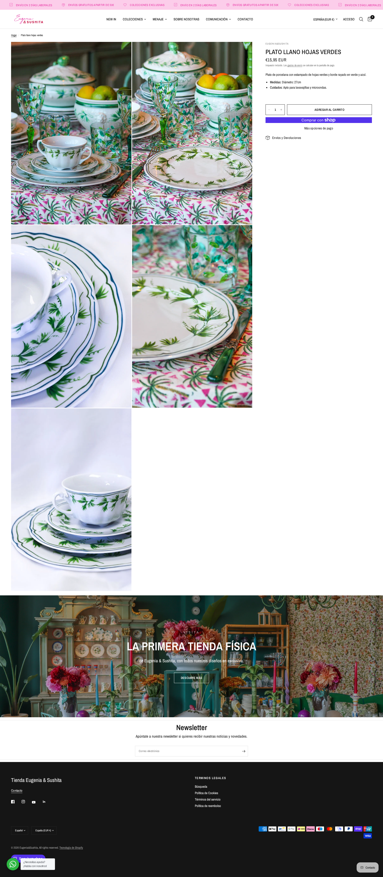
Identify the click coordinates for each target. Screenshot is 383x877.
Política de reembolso (208, 805)
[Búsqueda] (361, 19)
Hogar (14, 35)
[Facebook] (16, 802)
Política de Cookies (206, 793)
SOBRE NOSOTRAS (186, 19)
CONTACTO (245, 19)
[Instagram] (26, 802)
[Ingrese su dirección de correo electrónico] (243, 751)
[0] (368, 19)
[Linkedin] (47, 802)
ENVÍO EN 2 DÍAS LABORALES (165, 5)
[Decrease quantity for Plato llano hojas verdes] (269, 110)
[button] (191, 677)
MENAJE (158, 19)
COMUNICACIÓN (217, 19)
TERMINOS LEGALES (210, 778)
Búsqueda (201, 786)
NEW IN (111, 19)
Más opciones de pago (318, 128)
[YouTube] (37, 802)
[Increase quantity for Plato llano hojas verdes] (281, 110)
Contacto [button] (16, 790)
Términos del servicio (208, 799)
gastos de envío (294, 65)
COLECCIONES (133, 19)
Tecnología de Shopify (71, 848)
